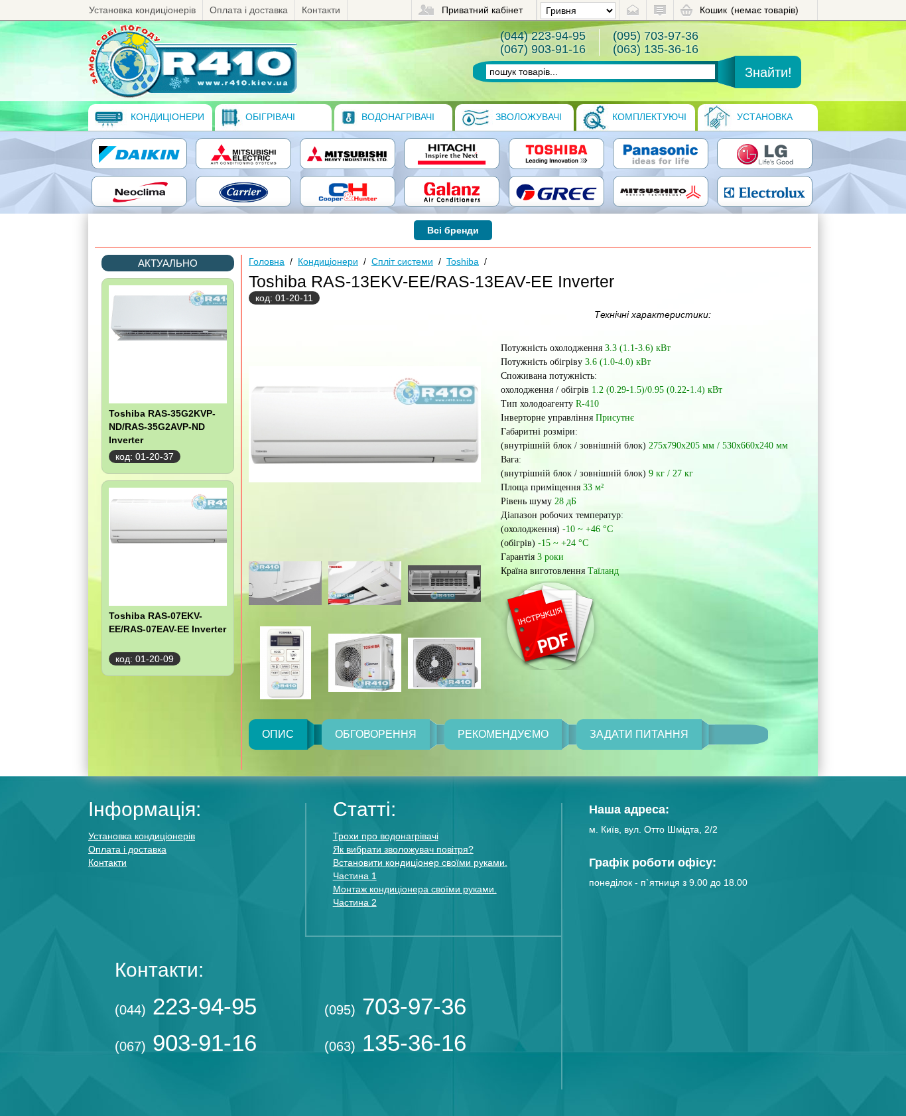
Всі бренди (453, 230)
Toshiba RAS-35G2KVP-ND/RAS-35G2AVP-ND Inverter (162, 426)
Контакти (321, 10)
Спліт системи (402, 261)
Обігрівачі (269, 116)
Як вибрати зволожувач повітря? (403, 849)
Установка (763, 116)
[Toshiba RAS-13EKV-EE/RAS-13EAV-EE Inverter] (192, 61)
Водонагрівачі (396, 116)
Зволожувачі (527, 116)
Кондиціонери (166, 116)
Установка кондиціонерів (142, 10)
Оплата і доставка (249, 10)
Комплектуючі (648, 116)
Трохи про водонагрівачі (385, 836)
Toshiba (462, 261)
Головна (267, 261)
